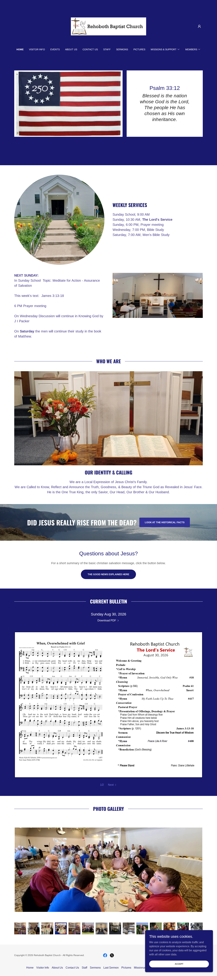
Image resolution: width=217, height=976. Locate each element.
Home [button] (30, 967)
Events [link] (55, 49)
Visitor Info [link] (37, 49)
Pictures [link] (139, 49)
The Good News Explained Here (108, 574)
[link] (108, 26)
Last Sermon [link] (111, 967)
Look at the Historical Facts (164, 522)
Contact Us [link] (90, 49)
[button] (199, 26)
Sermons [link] (122, 49)
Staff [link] (107, 49)
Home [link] (20, 49)
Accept (179, 964)
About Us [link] (71, 49)
